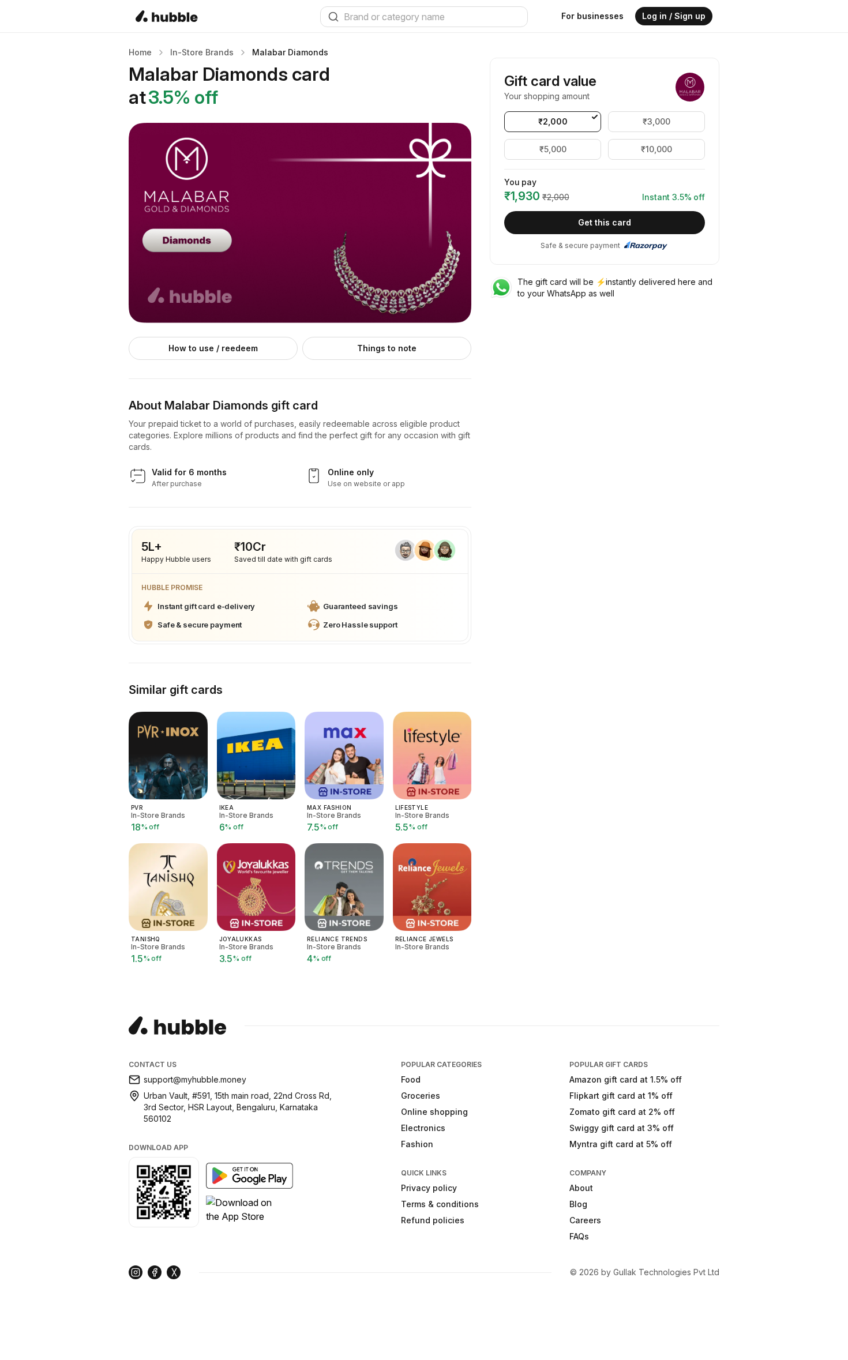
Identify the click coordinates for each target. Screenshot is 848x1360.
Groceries (420, 1095)
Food (411, 1079)
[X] (174, 1272)
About (581, 1188)
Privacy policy (429, 1188)
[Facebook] (155, 1272)
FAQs (579, 1236)
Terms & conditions (440, 1204)
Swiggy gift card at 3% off (621, 1128)
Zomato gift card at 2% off (622, 1112)
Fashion (417, 1144)
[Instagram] (135, 1272)
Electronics (423, 1128)
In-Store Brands (202, 52)
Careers (585, 1220)
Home (140, 52)
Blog (578, 1204)
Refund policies (432, 1220)
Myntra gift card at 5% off (620, 1144)
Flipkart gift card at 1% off (621, 1095)
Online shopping (434, 1112)
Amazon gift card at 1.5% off (625, 1079)
